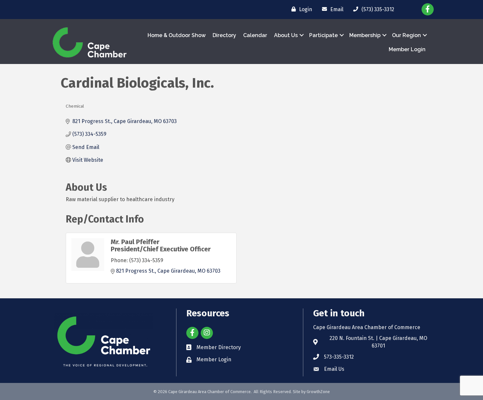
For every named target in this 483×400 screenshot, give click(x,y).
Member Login (407, 49)
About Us (286, 35)
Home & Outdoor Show (177, 35)
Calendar (255, 35)
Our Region (406, 35)
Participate (323, 35)
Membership (364, 35)
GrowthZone (318, 391)
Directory (224, 35)
